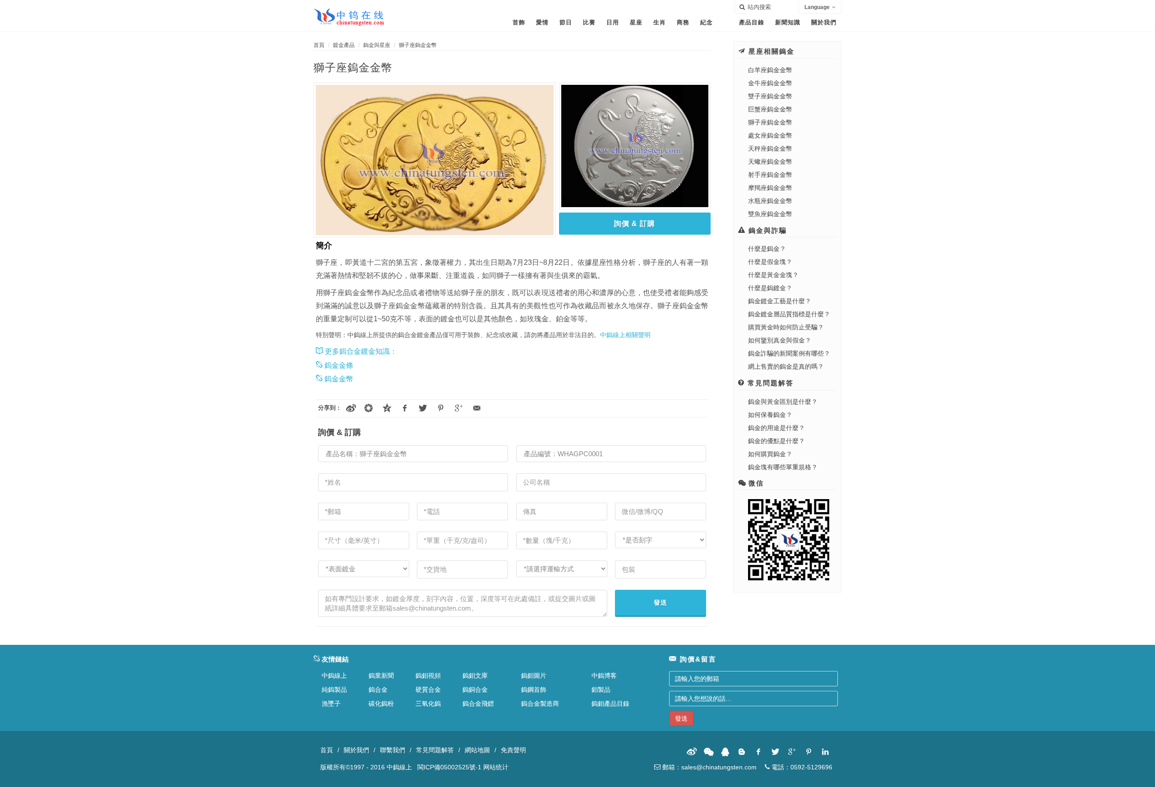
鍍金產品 (344, 45)
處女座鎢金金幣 (770, 135)
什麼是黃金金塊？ (773, 274)
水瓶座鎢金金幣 (770, 200)
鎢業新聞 (381, 675)
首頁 (319, 45)
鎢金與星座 (376, 45)
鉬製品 (600, 689)
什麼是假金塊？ (770, 261)
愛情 (542, 22)
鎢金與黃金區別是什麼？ (783, 401)
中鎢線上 (334, 675)
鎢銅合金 (475, 689)
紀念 (706, 22)
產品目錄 (751, 22)
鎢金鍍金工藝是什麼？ (779, 301)
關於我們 (823, 22)
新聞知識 (787, 22)
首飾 (519, 22)
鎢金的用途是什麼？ (776, 427)
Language (817, 7)
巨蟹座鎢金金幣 (770, 109)
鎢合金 (378, 689)
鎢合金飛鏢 (478, 703)
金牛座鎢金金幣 (770, 83)
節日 (565, 22)
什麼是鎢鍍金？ (770, 288)
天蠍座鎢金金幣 (770, 161)
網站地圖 (477, 750)
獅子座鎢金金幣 (418, 45)
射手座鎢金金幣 (770, 174)
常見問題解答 (435, 750)
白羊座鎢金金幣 (770, 70)
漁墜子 (331, 703)
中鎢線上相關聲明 (625, 334)
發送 (660, 602)
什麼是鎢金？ (767, 248)
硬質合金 (428, 689)
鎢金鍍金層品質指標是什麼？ (789, 314)
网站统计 (495, 767)
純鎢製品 (334, 689)
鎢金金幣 (338, 379)
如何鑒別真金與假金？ (779, 340)
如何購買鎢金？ (770, 454)
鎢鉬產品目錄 (610, 703)
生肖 (659, 22)
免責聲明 (513, 750)
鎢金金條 (338, 365)
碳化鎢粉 (381, 703)
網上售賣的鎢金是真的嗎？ (786, 366)
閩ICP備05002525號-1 (449, 767)
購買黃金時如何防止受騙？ (786, 327)
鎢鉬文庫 (475, 675)
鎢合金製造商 (540, 703)
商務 (683, 22)
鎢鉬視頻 (428, 675)
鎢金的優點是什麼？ (776, 440)
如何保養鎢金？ (770, 414)
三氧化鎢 (428, 703)
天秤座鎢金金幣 (770, 148)
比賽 (589, 22)
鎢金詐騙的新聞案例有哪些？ (789, 353)
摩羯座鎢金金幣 (770, 187)
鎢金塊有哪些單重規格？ (783, 467)
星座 (636, 22)
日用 (612, 22)
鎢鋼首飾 (533, 689)
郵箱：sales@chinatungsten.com (709, 767)
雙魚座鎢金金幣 (770, 214)
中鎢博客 (604, 675)
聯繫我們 (392, 750)
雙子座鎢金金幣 (770, 96)
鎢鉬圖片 (533, 675)
